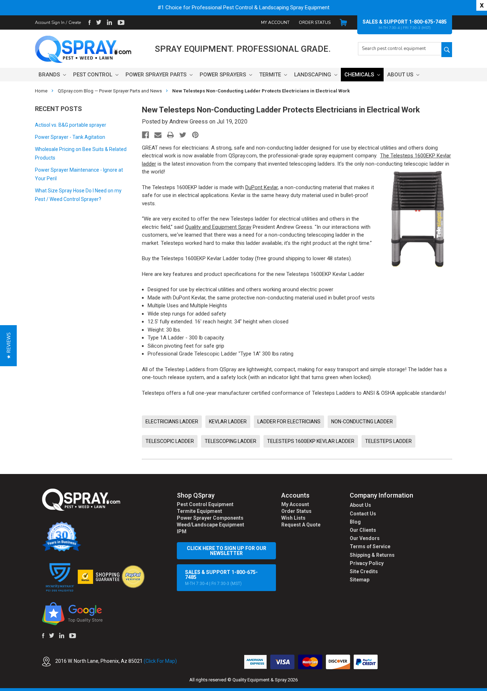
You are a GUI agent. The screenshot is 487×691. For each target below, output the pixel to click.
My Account (275, 22)
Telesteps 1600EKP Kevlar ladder (310, 441)
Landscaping (313, 74)
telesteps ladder (388, 441)
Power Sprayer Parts (156, 74)
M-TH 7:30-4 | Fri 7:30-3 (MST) (221, 577)
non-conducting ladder (362, 421)
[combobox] (399, 48)
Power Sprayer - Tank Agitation (70, 137)
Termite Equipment (199, 511)
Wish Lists (293, 518)
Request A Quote (301, 525)
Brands (50, 74)
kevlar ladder (228, 421)
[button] (8, 345)
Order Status (314, 22)
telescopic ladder (169, 441)
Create (74, 22)
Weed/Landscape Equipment (210, 525)
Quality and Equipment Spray (218, 227)
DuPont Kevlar (261, 187)
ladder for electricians (289, 421)
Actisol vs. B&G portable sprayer (70, 125)
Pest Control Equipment (205, 504)
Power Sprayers (223, 74)
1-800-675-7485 (428, 22)
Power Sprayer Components (210, 518)
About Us (401, 74)
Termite (270, 74)
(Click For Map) (160, 661)
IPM (181, 531)
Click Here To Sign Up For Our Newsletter (226, 550)
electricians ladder (171, 421)
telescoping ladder (230, 441)
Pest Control (93, 74)
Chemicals (359, 74)
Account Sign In (50, 22)
